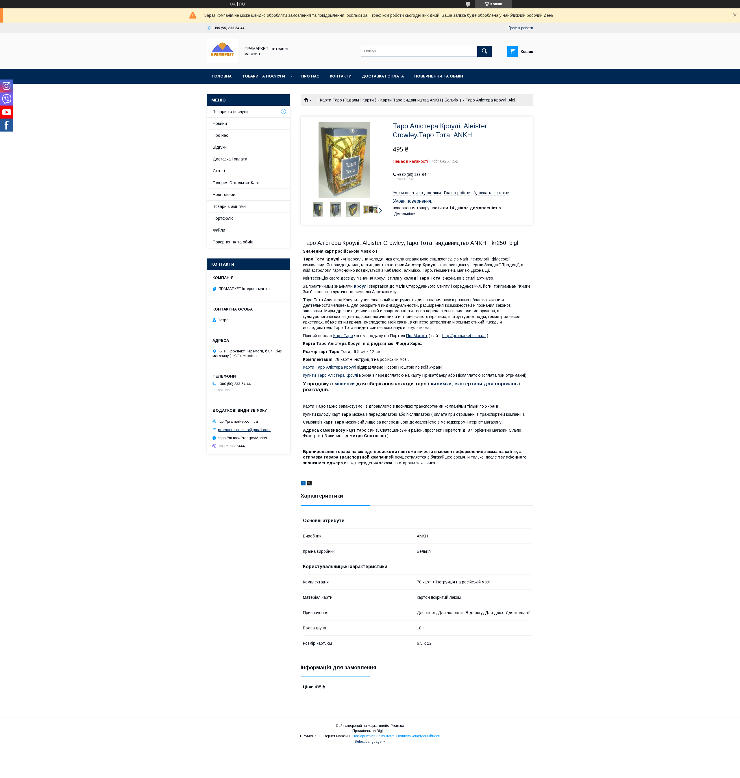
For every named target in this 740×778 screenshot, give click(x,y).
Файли (219, 230)
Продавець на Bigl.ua (370, 731)
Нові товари (224, 194)
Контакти (341, 76)
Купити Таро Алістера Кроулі (330, 375)
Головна (222, 76)
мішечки (344, 384)
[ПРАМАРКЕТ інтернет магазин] (222, 61)
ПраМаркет (417, 335)
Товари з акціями (229, 206)
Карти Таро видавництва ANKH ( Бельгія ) (420, 100)
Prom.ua (397, 726)
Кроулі (361, 286)
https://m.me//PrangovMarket (242, 438)
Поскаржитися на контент (373, 736)
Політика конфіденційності (418, 736)
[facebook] (303, 484)
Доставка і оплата (383, 76)
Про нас (310, 76)
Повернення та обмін (438, 76)
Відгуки (220, 147)
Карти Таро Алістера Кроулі (329, 367)
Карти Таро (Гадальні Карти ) (348, 100)
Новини (220, 123)
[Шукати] (484, 51)
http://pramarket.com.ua (464, 335)
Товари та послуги (263, 76)
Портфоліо (223, 218)
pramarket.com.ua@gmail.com (244, 430)
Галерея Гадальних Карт (236, 182)
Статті (219, 171)
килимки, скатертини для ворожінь (474, 384)
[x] (309, 484)
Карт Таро (343, 335)
